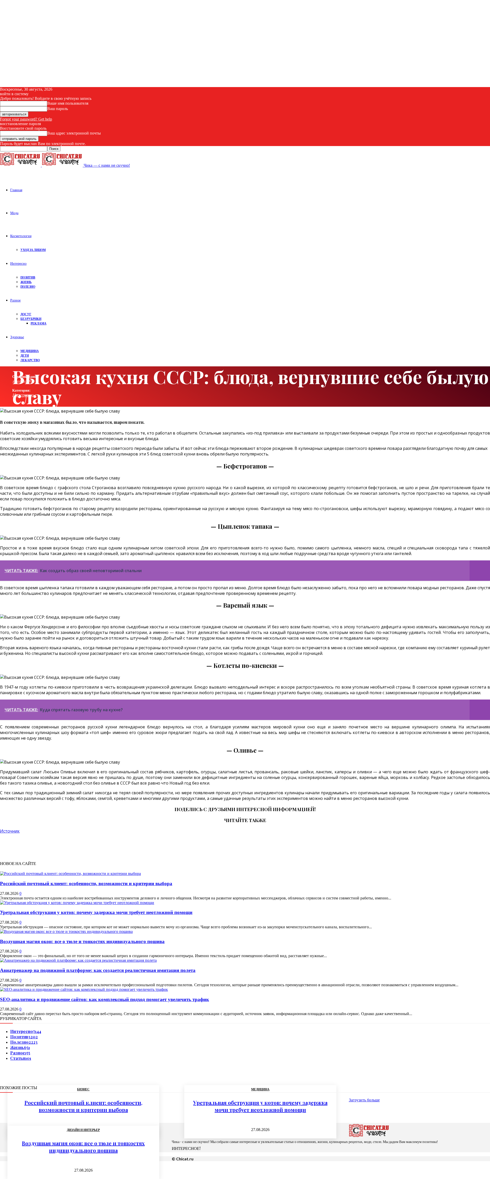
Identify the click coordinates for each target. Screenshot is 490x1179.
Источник (10, 831)
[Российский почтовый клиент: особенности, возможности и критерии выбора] (70, 873)
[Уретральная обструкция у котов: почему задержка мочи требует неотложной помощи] (77, 902)
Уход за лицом (33, 250)
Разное (15, 300)
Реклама (38, 323)
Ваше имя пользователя (67, 103)
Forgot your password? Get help (26, 119)
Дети (24, 355)
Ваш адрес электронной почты (74, 133)
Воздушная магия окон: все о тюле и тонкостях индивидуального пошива (82, 941)
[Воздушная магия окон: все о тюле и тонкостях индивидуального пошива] (66, 931)
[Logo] (21, 165)
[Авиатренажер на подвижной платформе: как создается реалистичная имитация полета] (78, 960)
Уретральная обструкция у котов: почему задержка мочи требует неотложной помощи (96, 912)
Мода (14, 213)
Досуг (25, 314)
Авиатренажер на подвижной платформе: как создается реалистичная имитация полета (97, 970)
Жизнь (26, 282)
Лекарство (30, 360)
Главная (16, 190)
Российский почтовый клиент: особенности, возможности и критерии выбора (86, 883)
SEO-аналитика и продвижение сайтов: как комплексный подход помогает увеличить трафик (104, 999)
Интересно (18, 263)
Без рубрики (30, 319)
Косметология (20, 236)
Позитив (27, 277)
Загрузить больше (364, 1100)
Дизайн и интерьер (83, 1130)
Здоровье (17, 337)
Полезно (27, 286)
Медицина (29, 351)
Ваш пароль (57, 108)
